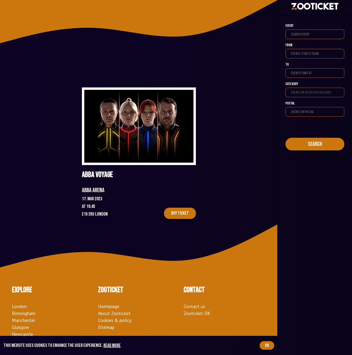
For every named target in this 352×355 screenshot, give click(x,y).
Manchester (23, 320)
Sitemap (106, 327)
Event (289, 25)
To (287, 64)
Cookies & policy (114, 320)
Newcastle (22, 334)
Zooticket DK (197, 313)
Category (291, 84)
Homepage (108, 306)
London (19, 306)
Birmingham (23, 313)
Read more (112, 345)
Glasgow (20, 327)
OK (267, 345)
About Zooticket (114, 313)
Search (315, 144)
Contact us (194, 306)
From (288, 45)
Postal (290, 103)
